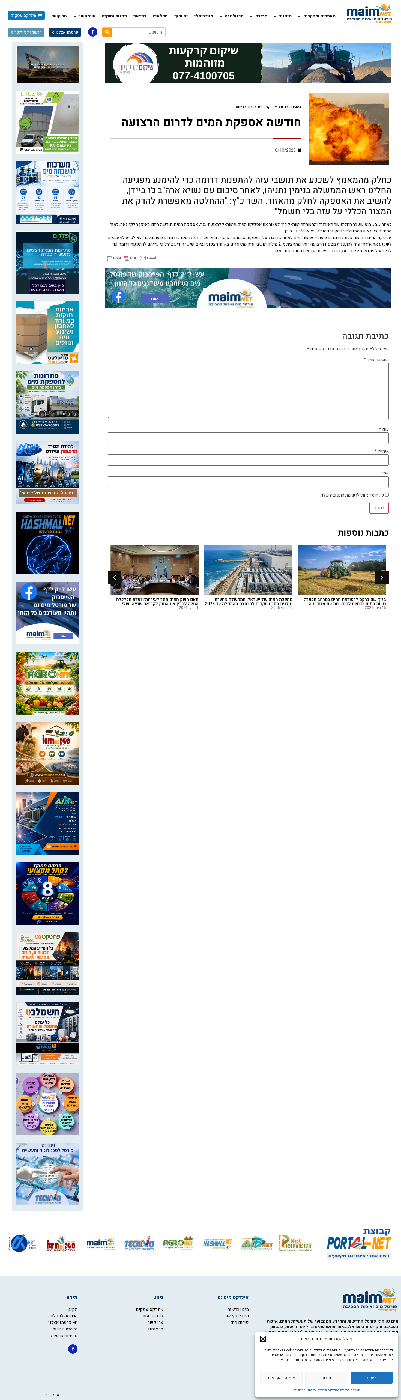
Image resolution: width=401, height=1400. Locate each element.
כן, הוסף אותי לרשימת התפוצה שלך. (352, 495)
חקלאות (160, 16)
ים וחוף (181, 16)
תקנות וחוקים (114, 16)
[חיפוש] (107, 32)
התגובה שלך (376, 359)
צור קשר (60, 16)
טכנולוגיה (234, 16)
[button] (263, 1339)
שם (384, 429)
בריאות (139, 16)
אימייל (382, 451)
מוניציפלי (203, 16)
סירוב (326, 1378)
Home (296, 107)
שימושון (87, 16)
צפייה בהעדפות (281, 1378)
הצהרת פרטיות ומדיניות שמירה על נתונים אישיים (326, 1390)
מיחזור (285, 16)
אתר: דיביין (50, 1395)
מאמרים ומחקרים (319, 16)
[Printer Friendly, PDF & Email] (131, 258)
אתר (385, 473)
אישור (371, 1378)
